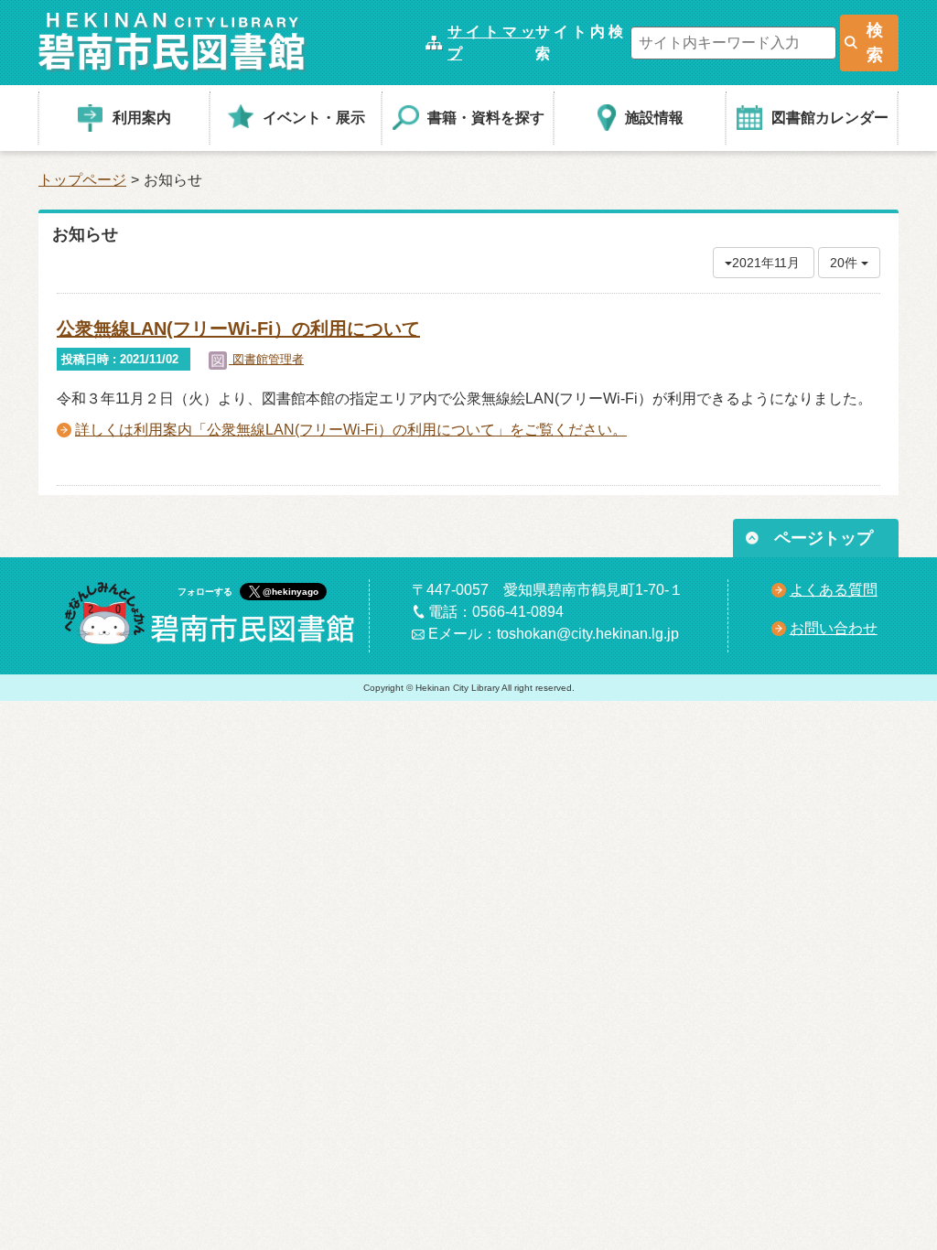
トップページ (82, 180)
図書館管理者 (266, 359)
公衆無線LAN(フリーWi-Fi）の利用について (238, 328)
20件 (845, 262)
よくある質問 (834, 590)
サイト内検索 (579, 42)
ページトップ (823, 538)
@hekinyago (290, 592)
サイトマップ (491, 42)
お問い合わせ (834, 628)
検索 (875, 42)
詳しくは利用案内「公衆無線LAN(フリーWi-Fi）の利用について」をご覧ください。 (351, 429)
